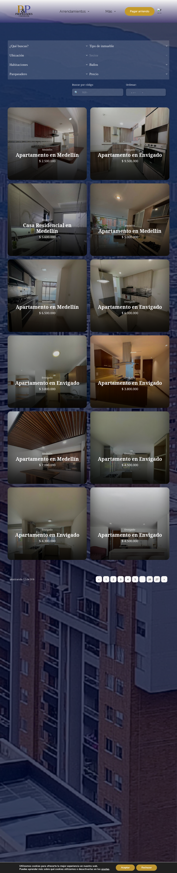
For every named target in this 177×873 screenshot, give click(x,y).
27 (157, 579)
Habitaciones (19, 64)
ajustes (105, 869)
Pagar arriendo (139, 11)
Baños (93, 64)
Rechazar (146, 867)
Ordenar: (131, 84)
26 (149, 579)
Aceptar (125, 867)
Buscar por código (82, 84)
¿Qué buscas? (19, 46)
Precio (93, 74)
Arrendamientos (73, 11)
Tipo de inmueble (101, 46)
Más (108, 11)
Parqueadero (18, 74)
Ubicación (17, 55)
